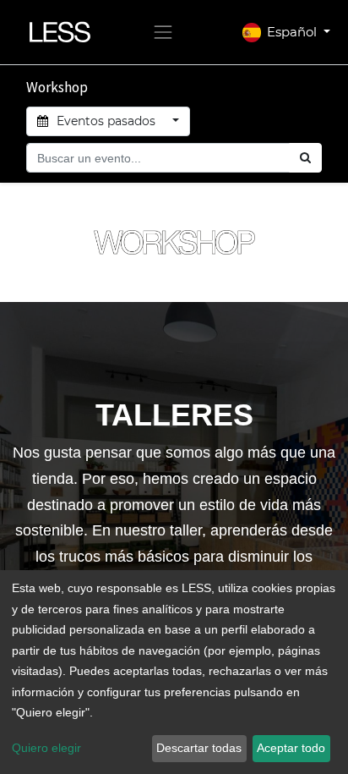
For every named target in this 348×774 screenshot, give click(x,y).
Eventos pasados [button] (106, 121)
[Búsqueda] (305, 158)
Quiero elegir (46, 748)
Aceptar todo (291, 748)
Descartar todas (199, 748)
